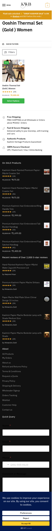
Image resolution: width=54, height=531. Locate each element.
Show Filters (12, 44)
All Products (8, 354)
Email (6, 441)
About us (6, 362)
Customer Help (9, 405)
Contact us (7, 409)
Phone (6, 457)
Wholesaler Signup (11, 390)
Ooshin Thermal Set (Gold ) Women (11, 87)
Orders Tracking (9, 395)
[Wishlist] (20, 63)
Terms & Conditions (11, 371)
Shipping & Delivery (11, 385)
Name (6, 425)
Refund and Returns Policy (14, 366)
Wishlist (6, 400)
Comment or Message (14, 473)
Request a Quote (10, 376)
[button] (47, 5)
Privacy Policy (8, 381)
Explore (16, 16)
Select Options (13, 101)
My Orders (7, 357)
